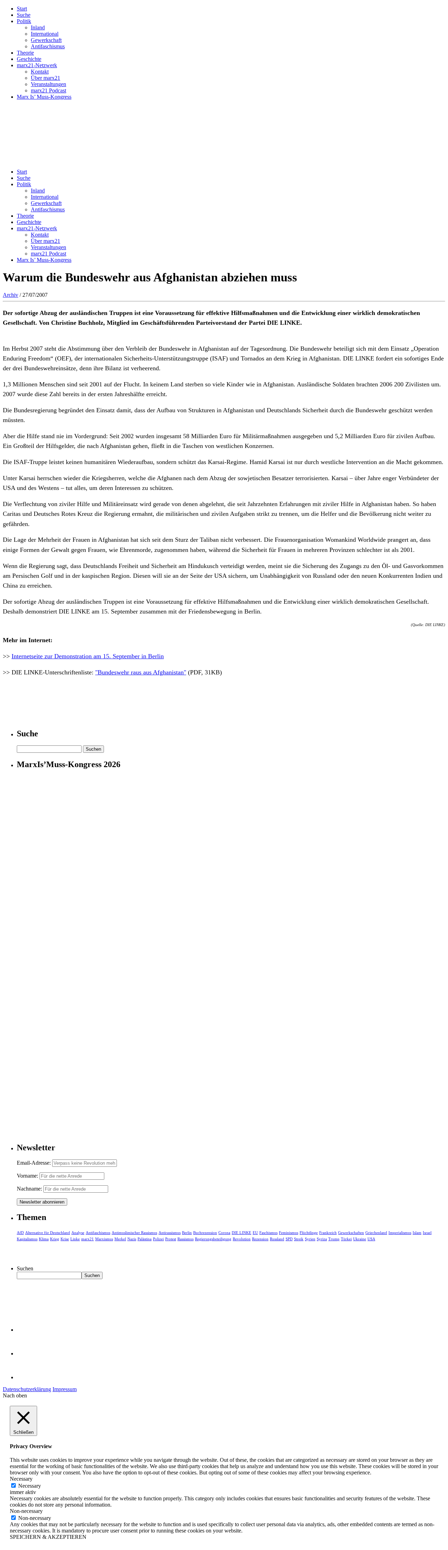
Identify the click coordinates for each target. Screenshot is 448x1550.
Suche (23, 15)
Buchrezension (205, 1232)
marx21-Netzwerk (37, 65)
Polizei (158, 1239)
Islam (417, 1232)
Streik (298, 1239)
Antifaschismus (48, 46)
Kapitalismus (27, 1239)
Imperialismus (399, 1232)
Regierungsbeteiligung (213, 1239)
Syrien (310, 1239)
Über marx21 (45, 78)
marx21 (87, 1239)
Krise (65, 1239)
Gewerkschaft (46, 40)
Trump (334, 1239)
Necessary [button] (21, 1479)
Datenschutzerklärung (27, 1389)
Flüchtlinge (309, 1232)
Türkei (346, 1239)
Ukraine (359, 1239)
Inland (38, 27)
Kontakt (40, 72)
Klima (44, 1239)
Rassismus (185, 1239)
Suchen (25, 1268)
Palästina (145, 1239)
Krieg (54, 1239)
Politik (24, 21)
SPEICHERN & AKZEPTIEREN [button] (48, 1537)
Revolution (242, 1239)
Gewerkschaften (351, 1232)
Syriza (322, 1239)
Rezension (260, 1239)
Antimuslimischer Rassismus (134, 1232)
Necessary (29, 1486)
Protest (170, 1239)
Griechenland (376, 1232)
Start (22, 9)
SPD (289, 1239)
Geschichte (29, 59)
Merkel (120, 1239)
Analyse (77, 1232)
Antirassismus (170, 1232)
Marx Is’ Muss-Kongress (44, 97)
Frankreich (328, 1232)
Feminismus (288, 1232)
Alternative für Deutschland (47, 1232)
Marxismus (104, 1239)
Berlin (187, 1232)
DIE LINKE (241, 1232)
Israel (427, 1232)
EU (255, 1232)
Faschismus (268, 1232)
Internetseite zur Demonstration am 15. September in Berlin (88, 656)
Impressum (64, 1389)
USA (371, 1239)
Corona (224, 1232)
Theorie (25, 53)
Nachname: (29, 1189)
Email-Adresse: (34, 1163)
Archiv (10, 295)
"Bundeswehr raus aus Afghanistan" (140, 672)
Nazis (131, 1239)
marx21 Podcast (48, 90)
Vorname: (27, 1176)
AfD (20, 1232)
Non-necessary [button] (26, 1511)
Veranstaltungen (48, 84)
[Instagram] (28, 1377)
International (44, 34)
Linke (75, 1239)
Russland (277, 1239)
